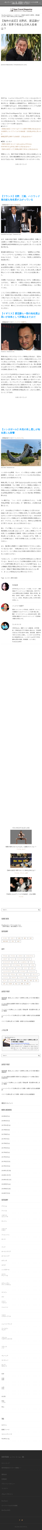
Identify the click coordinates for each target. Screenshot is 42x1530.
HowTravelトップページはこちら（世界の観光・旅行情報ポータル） (12, 925)
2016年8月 (5, 1188)
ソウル (32, 965)
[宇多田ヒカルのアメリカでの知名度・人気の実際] (21, 885)
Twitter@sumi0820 (17, 641)
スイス (31, 962)
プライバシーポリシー (8, 1483)
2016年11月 (5, 1175)
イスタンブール (29, 955)
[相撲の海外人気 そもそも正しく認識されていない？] (21, 837)
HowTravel (5, 1501)
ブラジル (13, 974)
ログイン (4, 1425)
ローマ (18, 980)
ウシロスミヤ (18, 438)
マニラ (27, 974)
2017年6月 (5, 1143)
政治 (19, 938)
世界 (25, 980)
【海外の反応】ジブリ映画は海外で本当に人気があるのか (19, 149)
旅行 (25, 938)
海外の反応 (14, 578)
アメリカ (19, 849)
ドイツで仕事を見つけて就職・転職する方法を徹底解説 (18, 1021)
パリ (16, 971)
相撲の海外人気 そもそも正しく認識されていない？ (21, 846)
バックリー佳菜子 (20, 322)
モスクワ (14, 977)
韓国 (22, 983)
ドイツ (25, 968)
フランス (22, 873)
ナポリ (32, 968)
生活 (13, 941)
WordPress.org (5, 1438)
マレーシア (35, 974)
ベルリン (20, 974)
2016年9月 (5, 1184)
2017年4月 (5, 1152)
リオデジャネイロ (32, 977)
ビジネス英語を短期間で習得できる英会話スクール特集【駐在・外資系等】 (21, 1004)
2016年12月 (5, 1170)
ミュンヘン (5, 977)
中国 (31, 980)
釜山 (16, 983)
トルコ (18, 968)
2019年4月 (5, 1116)
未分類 (10, 983)
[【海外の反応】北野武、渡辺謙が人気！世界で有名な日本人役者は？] (21, 49)
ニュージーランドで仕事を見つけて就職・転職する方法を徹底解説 (21, 1016)
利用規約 (4, 1479)
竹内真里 (17, 205)
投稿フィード (5, 1429)
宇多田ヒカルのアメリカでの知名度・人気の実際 (21, 894)
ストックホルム (16, 965)
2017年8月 (5, 1134)
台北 (36, 980)
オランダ (28, 959)
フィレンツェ (32, 971)
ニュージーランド (7, 971)
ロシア (23, 849)
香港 (28, 983)
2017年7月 (5, 1139)
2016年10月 (5, 1179)
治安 (31, 938)
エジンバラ (19, 959)
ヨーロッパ (21, 977)
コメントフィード (7, 1434)
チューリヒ (11, 968)
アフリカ (5, 955)
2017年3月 (5, 1157)
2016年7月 (5, 1193)
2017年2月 (5, 1161)
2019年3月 (5, 1121)
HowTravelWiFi (6, 1510)
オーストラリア (6, 962)
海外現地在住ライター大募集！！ (11, 1468)
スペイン (25, 965)
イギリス (20, 955)
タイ (4, 968)
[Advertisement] (21, 82)
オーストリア (5, 1256)
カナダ (15, 962)
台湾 (26, 873)
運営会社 (4, 1474)
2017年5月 (5, 1148)
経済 (18, 941)
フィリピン (22, 971)
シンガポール (23, 962)
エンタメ (7, 578)
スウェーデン (6, 965)
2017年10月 (5, 1125)
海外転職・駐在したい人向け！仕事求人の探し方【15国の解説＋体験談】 (21, 998)
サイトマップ (5, 1463)
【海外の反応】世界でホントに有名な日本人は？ (21, 870)
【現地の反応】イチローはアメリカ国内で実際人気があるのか (21, 129)
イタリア (5, 959)
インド (12, 959)
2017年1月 (5, 1166)
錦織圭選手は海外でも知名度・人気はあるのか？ (16, 136)
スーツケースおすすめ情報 (9, 1505)
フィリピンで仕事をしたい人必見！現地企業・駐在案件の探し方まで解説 (21, 1010)
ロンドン (12, 980)
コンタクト (5, 1488)
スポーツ (13, 938)
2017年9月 (5, 1130)
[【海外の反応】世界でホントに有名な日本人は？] (21, 861)
